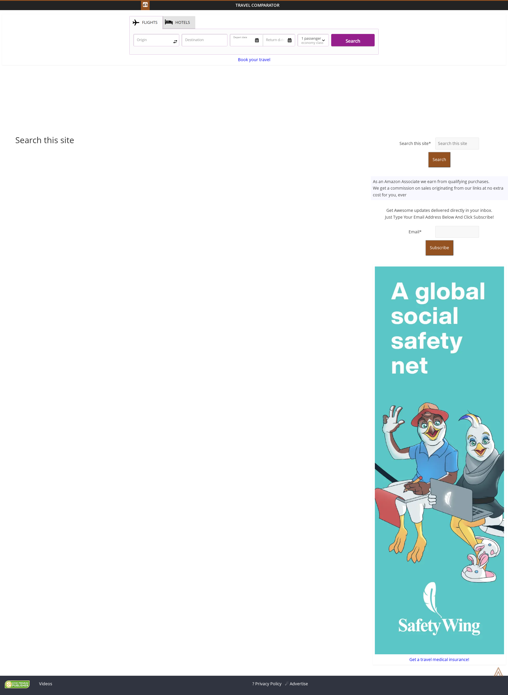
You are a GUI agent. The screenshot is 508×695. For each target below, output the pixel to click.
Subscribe (439, 247)
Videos (45, 683)
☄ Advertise (296, 683)
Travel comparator (257, 5)
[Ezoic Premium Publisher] (17, 686)
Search (439, 159)
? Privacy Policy (267, 683)
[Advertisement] (254, 103)
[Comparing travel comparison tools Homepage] (145, 5)
